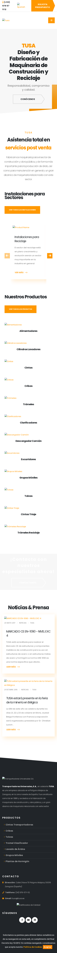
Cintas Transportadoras (19, 824)
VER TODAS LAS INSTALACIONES (22, 210)
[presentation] (7, 255)
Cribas (28, 386)
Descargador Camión (28, 441)
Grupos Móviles (28, 477)
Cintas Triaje (28, 514)
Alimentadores (28, 331)
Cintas (28, 367)
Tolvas (28, 496)
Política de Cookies (32, 947)
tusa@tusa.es (18, 898)
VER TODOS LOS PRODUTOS (20, 309)
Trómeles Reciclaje (28, 532)
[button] (21, 6)
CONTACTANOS (27, 582)
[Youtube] (28, 920)
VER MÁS (19, 272)
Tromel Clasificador (17, 843)
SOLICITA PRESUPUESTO (42, 6)
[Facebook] (22, 920)
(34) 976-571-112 (23, 892)
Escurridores (28, 459)
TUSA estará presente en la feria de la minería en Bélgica (27, 700)
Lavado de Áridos (15, 849)
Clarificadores (28, 422)
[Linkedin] (35, 920)
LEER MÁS (11, 666)
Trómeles (28, 404)
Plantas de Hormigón (17, 861)
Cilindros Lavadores (28, 349)
